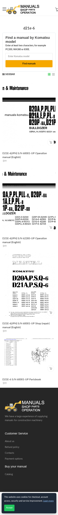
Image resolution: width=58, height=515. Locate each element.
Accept (9, 508)
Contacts (9, 453)
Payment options (14, 459)
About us (9, 441)
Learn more (48, 501)
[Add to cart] (51, 142)
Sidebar (10, 74)
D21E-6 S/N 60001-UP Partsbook (21, 379)
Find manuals (29, 64)
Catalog (9, 474)
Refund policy (12, 447)
